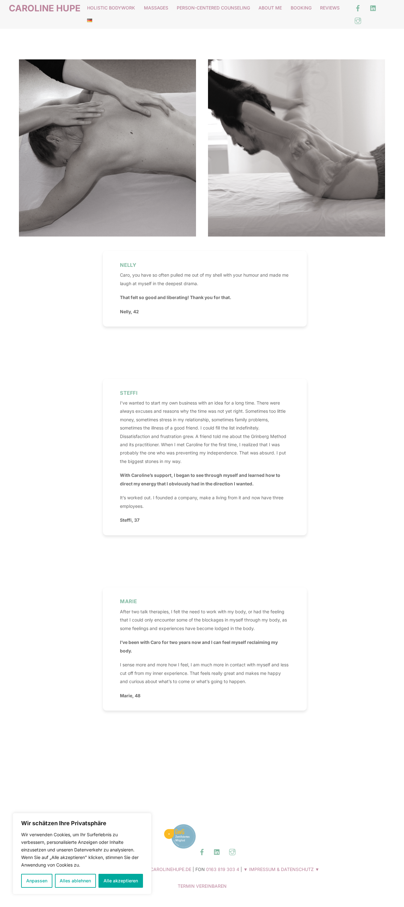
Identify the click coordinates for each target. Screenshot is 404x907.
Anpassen (36, 880)
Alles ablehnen (75, 880)
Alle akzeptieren (121, 880)
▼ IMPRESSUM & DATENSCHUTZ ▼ (281, 869)
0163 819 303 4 (222, 869)
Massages (156, 7)
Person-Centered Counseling (213, 7)
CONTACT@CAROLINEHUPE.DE (157, 869)
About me (270, 7)
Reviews (330, 7)
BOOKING (301, 7)
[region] (82, 853)
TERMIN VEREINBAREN (202, 886)
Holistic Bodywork (111, 7)
